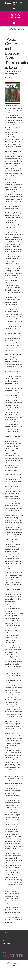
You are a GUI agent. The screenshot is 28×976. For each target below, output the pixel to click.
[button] (14, 23)
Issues (18, 962)
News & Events (9, 963)
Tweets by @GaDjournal (9, 935)
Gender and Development (14, 16)
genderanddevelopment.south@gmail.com (15, 947)
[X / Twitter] (14, 8)
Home (9, 962)
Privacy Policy (18, 963)
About (13, 962)
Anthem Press (18, 915)
